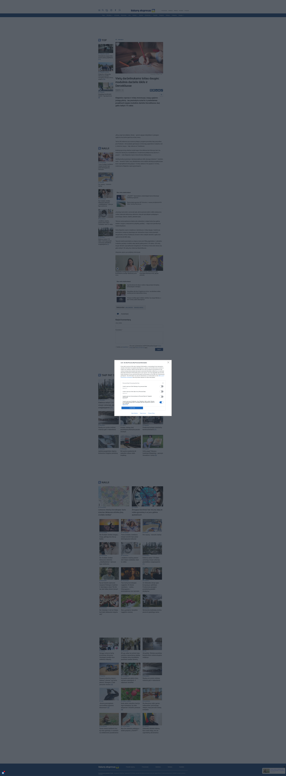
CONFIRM (132, 408)
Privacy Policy (151, 413)
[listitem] (143, 383)
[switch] (161, 386)
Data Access (143, 413)
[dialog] (143, 388)
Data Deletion (134, 413)
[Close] (168, 362)
